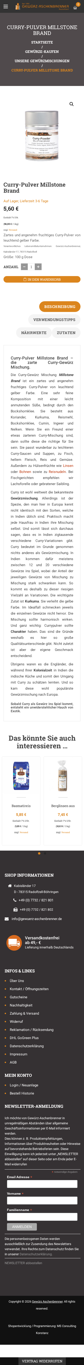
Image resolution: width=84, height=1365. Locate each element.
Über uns (17, 981)
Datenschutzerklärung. (36, 1254)
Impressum (18, 1054)
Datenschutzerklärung (27, 1046)
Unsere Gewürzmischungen (42, 60)
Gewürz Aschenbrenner (47, 1301)
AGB (13, 1062)
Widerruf (16, 1021)
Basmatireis (21, 806)
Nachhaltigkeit (21, 1005)
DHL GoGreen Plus (24, 1038)
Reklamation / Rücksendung (31, 1030)
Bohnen (25, 472)
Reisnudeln (57, 472)
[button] (71, 104)
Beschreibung (59, 306)
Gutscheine (18, 997)
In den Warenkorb (44, 279)
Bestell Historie (22, 1093)
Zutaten (66, 332)
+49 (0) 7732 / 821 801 (36, 900)
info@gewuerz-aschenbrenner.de (37, 919)
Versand (13, 230)
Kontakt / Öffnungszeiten (29, 989)
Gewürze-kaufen (42, 51)
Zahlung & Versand (24, 1013)
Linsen (68, 466)
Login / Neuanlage (24, 1085)
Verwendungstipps (54, 319)
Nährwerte (34, 332)
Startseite (42, 42)
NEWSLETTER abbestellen (23, 1263)
